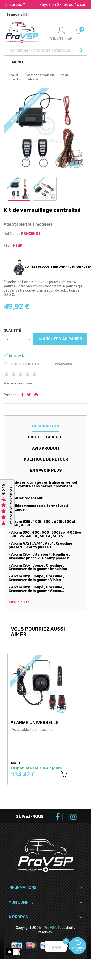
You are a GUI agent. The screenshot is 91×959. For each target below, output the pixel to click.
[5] (35, 374)
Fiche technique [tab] (46, 437)
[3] (21, 374)
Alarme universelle (34, 722)
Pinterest (36, 395)
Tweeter (29, 395)
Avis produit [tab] (46, 448)
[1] (6, 374)
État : (8, 246)
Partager (22, 395)
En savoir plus (46, 470)
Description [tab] (45, 426)
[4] (28, 374)
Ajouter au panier (62, 339)
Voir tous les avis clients (11, 505)
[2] (14, 374)
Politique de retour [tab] (46, 459)
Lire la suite (19, 602)
